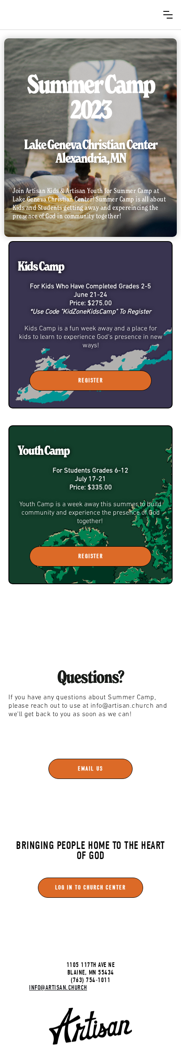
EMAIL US (90, 768)
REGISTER (90, 380)
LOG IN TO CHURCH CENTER (90, 887)
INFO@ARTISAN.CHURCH (58, 987)
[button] (168, 15)
